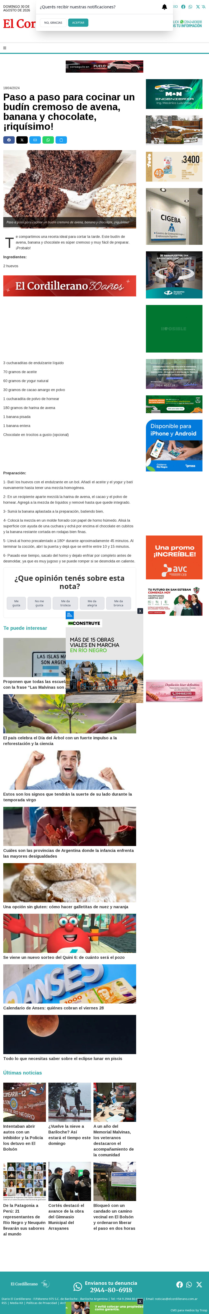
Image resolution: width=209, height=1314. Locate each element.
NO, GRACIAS (53, 22)
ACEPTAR (78, 22)
